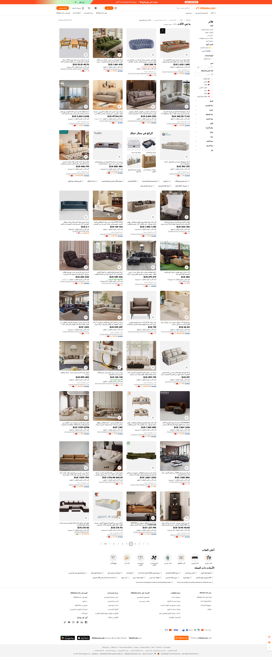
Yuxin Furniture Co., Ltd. (115, 171)
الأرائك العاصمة (132, 181)
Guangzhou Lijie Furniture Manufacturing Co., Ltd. (141, 73)
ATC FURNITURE (184, 281)
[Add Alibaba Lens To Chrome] (181, 638)
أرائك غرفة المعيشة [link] (145, 20)
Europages (166, 647)
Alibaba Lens (203, 638)
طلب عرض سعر (144, 601)
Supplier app (133, 638)
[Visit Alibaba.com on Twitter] (77, 622)
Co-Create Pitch (206, 601)
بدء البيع (85, 601)
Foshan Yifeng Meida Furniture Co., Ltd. (143, 485)
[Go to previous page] (148, 544)
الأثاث (181, 20)
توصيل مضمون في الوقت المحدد (170, 605)
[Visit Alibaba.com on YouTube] (69, 622)
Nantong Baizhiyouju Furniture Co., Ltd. (110, 432)
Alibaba (188, 20)
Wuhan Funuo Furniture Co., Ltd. (145, 284)
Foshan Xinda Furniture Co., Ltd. (78, 384)
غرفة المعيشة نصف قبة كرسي (77, 573)
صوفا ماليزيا (186, 577)
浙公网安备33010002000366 (171, 654)
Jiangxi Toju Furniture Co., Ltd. (113, 69)
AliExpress (105, 647)
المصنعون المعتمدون (143, 597)
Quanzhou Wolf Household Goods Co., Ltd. (109, 383)
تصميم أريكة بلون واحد (146, 186)
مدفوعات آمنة (176, 597)
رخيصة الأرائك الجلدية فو (172, 573)
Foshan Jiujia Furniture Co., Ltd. (179, 482)
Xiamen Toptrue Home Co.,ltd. (180, 535)
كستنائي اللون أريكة (96, 573)
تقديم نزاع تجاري (113, 605)
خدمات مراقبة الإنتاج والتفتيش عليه (169, 613)
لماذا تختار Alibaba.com (204, 597)
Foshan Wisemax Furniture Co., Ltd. (111, 334)
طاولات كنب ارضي (154, 577)
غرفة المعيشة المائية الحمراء (149, 181)
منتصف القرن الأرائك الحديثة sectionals (149, 573)
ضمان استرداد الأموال (173, 601)
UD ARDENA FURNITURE (80, 231)
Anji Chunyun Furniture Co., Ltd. (112, 283)
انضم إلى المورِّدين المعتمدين (78, 609)
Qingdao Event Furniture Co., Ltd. (179, 231)
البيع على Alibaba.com (80, 597)
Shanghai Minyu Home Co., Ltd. (79, 485)
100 (105, 544)
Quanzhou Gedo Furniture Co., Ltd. (111, 234)
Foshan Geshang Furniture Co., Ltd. (77, 174)
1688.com (114, 647)
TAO (152, 647)
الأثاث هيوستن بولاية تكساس (203, 577)
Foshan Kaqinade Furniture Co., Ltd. (178, 123)
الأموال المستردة (113, 609)
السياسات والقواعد (174, 617)
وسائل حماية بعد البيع (174, 609)
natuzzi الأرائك (91, 181)
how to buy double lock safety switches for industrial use (194, 582)
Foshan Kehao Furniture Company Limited (176, 72)
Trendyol (159, 647)
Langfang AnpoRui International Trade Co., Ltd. (74, 281)
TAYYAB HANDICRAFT (81, 532)
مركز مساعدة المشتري (111, 597)
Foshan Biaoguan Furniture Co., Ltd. (111, 121)
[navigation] (203, 282)
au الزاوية (166, 181)
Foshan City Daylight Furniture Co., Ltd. (143, 234)
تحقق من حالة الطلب (80, 605)
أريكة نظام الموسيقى (163, 186)
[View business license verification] (155, 654)
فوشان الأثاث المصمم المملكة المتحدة (112, 181)
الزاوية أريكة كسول (206, 573)
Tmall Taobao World (125, 647)
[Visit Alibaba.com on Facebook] (86, 622)
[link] (269, 637)
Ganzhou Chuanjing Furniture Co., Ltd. (177, 382)
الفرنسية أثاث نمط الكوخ (74, 181)
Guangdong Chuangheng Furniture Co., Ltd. (142, 121)
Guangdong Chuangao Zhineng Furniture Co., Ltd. (141, 331)
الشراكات (84, 613)
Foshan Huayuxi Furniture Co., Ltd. (145, 384)
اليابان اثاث (129, 573)
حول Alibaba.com (205, 593)
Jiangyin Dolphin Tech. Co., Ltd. (179, 174)
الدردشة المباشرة (113, 601)
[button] (115, 8)
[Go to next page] (101, 544)
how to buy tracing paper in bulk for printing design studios (153, 582)
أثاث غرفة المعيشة (160, 20)
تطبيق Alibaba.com (98, 638)
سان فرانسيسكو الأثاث (181, 181)
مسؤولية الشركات (205, 605)
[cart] (88, 8)
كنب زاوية (124, 577)
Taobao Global (144, 647)
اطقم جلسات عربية (138, 577)
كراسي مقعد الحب (190, 573)
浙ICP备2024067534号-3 (190, 654)
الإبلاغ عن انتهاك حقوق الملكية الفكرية (106, 613)
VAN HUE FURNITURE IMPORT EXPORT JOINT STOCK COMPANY (74, 69)
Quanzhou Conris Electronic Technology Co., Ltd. (175, 331)
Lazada (136, 647)
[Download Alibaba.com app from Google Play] (68, 638)
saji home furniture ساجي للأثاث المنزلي (104, 577)
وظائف (209, 609)
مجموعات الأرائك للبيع (181, 186)
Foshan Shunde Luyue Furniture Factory (76, 331)
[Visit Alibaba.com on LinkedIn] (82, 622)
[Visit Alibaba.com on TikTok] (65, 622)
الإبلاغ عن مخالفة (113, 617)
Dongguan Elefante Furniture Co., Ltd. (76, 432)
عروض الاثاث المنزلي (171, 577)
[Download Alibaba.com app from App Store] (83, 638)
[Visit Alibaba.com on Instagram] (73, 622)
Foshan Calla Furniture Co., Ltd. (79, 123)
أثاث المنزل (172, 20)
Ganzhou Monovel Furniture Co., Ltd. (111, 482)
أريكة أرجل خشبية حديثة (114, 573)
